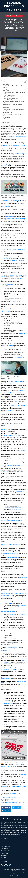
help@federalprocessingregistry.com (15, 802)
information (11, 345)
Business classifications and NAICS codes (14, 511)
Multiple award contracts (10, 257)
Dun (19, 441)
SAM (16, 401)
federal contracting (5, 206)
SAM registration (12, 782)
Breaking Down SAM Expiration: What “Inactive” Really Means (13, 89)
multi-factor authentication (16, 416)
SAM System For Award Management (14, 15)
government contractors (19, 153)
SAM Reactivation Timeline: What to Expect (12, 104)
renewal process (18, 491)
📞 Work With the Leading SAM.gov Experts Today (14, 118)
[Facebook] (2, 865)
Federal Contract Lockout (9, 95)
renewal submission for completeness (13, 435)
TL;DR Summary (6, 84)
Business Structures (11, 557)
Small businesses (8, 703)
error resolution (22, 605)
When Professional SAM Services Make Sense (13, 109)
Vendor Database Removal (9, 99)
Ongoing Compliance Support (8, 611)
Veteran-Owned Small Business (11, 327)
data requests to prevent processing (10, 520)
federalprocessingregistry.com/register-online (15, 639)
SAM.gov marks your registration (12, 200)
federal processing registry (14, 6)
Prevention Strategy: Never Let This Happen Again (12, 115)
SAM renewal (11, 603)
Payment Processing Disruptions (10, 96)
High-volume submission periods (12, 465)
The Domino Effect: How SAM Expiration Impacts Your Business (14, 93)
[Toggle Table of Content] (23, 82)
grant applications (9, 216)
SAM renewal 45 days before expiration (15, 136)
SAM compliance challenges (10, 629)
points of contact (17, 509)
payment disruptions (9, 284)
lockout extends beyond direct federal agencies (15, 249)
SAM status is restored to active (18, 710)
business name (10, 503)
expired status (21, 534)
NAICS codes (9, 410)
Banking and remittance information (12, 507)
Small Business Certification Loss (11, 98)
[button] (6, 807)
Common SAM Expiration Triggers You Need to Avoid (13, 102)
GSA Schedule (7, 258)
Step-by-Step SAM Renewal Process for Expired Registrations (13, 107)
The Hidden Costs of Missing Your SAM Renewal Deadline (14, 86)
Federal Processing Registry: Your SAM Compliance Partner (12, 111)
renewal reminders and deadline (17, 614)
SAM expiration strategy (11, 647)
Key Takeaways (6, 117)
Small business (5, 311)
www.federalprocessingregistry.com (11, 797)
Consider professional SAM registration (10, 544)
